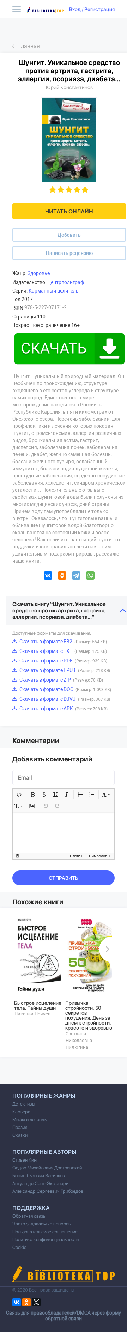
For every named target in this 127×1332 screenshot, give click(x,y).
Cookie (19, 1247)
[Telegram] (76, 576)
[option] (38, 965)
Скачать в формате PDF (62, 661)
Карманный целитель (54, 291)
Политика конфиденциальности (45, 1239)
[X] (36, 1302)
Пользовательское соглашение (45, 1231)
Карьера (21, 1111)
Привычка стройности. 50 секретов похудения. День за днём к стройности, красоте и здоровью (88, 1015)
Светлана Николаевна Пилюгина (79, 1040)
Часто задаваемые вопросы (42, 1224)
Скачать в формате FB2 (62, 641)
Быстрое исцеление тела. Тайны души (37, 1005)
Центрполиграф (65, 282)
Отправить (63, 878)
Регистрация (99, 9)
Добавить (69, 235)
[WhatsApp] (90, 576)
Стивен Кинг (25, 1160)
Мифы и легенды (30, 1119)
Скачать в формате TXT (62, 651)
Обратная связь (28, 1216)
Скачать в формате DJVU (64, 699)
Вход (75, 9)
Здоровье (39, 273)
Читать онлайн (69, 211)
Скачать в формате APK (62, 708)
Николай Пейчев (32, 1013)
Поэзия (19, 1127)
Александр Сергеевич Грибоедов (47, 1191)
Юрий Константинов (69, 87)
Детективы (23, 1104)
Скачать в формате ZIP (60, 680)
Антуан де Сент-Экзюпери (40, 1183)
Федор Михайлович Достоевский (47, 1167)
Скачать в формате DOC (64, 689)
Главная (29, 46)
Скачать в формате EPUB (64, 670)
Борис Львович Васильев (38, 1175)
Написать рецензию (69, 253)
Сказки (20, 1135)
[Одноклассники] (62, 576)
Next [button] (106, 949)
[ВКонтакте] (48, 576)
